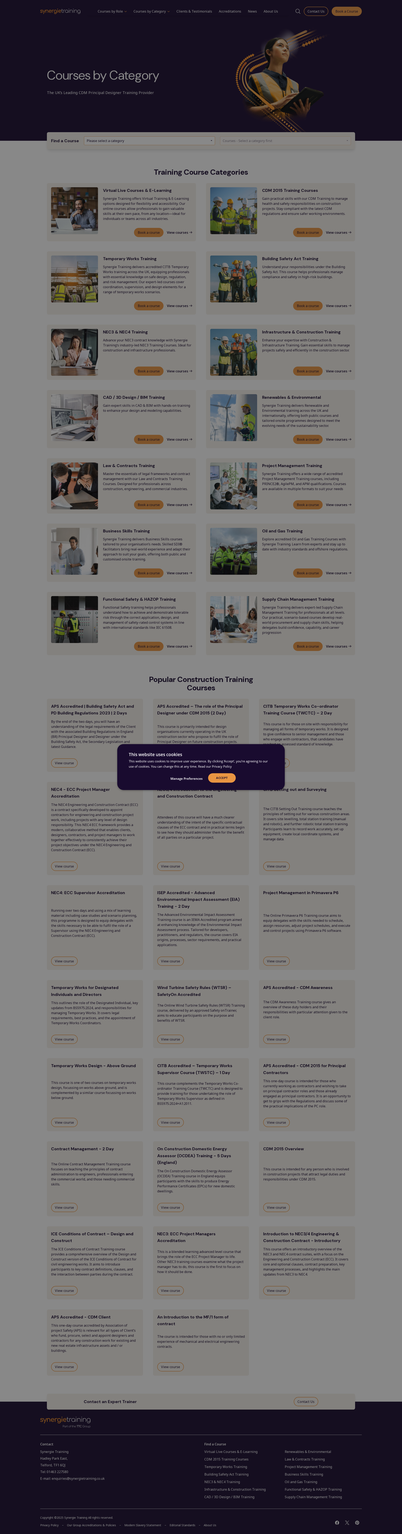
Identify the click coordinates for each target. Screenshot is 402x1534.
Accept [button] (222, 778)
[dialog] (201, 767)
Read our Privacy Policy (215, 766)
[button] (186, 778)
